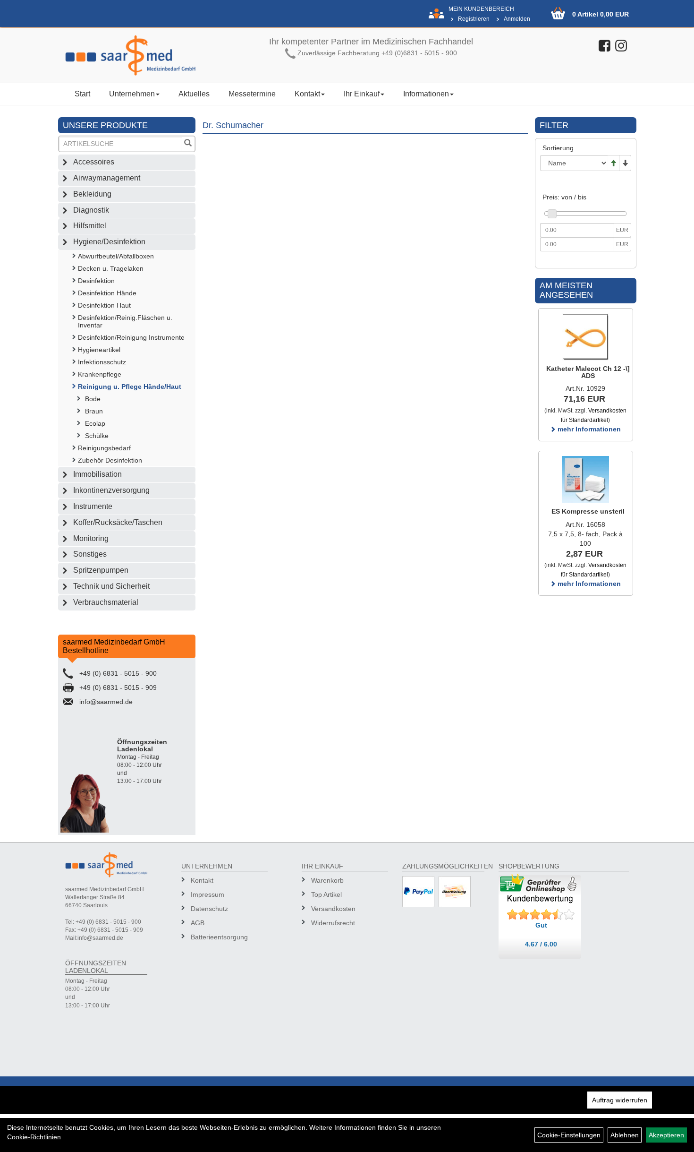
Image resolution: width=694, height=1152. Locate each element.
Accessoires (93, 162)
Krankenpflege (99, 374)
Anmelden (517, 19)
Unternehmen (132, 94)
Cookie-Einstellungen (569, 1135)
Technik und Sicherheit (111, 586)
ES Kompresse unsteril (588, 511)
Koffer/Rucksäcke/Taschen (117, 522)
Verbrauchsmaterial (105, 602)
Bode (93, 399)
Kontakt (307, 94)
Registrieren (474, 19)
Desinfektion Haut (104, 305)
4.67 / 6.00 (541, 944)
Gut (541, 925)
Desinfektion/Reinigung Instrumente (131, 337)
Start (82, 94)
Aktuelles (194, 94)
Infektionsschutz (102, 362)
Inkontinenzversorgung (111, 490)
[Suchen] (188, 144)
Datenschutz (209, 908)
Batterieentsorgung (219, 937)
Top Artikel (326, 894)
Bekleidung (92, 194)
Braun (94, 411)
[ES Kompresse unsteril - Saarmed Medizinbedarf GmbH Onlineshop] (586, 479)
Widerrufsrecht (333, 923)
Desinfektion (96, 280)
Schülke (97, 435)
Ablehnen (624, 1135)
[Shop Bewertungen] (541, 914)
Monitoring (91, 538)
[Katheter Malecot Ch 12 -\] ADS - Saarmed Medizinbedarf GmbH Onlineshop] (586, 337)
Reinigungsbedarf (104, 448)
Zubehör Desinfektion (110, 460)
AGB (197, 923)
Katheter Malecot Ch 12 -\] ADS (588, 372)
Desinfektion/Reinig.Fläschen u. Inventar (125, 321)
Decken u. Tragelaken (111, 268)
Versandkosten (333, 908)
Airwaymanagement (106, 178)
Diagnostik (91, 210)
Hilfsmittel (89, 226)
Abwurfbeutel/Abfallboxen (116, 256)
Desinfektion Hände (107, 293)
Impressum (207, 894)
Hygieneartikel (99, 349)
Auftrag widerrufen (619, 1100)
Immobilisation (97, 474)
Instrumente (92, 506)
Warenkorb (327, 880)
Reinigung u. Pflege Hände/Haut (129, 386)
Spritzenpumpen (100, 570)
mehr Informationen (588, 429)
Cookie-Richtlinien (34, 1137)
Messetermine (252, 94)
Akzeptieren (666, 1135)
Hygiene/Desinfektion (109, 242)
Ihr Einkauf (362, 94)
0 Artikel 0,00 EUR (600, 14)
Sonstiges (90, 554)
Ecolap (95, 423)
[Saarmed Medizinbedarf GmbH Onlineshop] (130, 55)
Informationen (426, 94)
